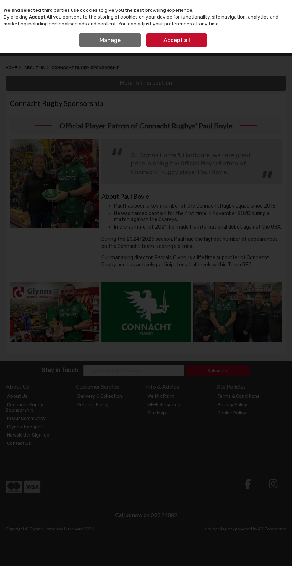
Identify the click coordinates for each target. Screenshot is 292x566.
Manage (110, 40)
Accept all (176, 40)
